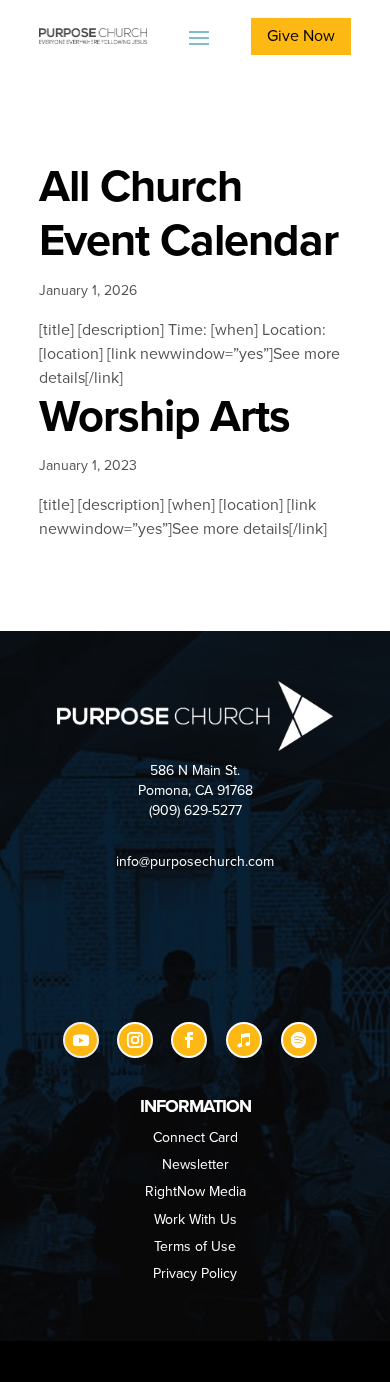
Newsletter (195, 1164)
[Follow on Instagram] (135, 1040)
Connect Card (195, 1137)
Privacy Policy (195, 1273)
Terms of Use (195, 1246)
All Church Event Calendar (188, 214)
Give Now (301, 36)
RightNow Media (195, 1191)
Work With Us (195, 1219)
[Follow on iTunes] (244, 1040)
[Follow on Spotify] (299, 1040)
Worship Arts (164, 417)
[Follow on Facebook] (189, 1040)
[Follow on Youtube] (81, 1040)
